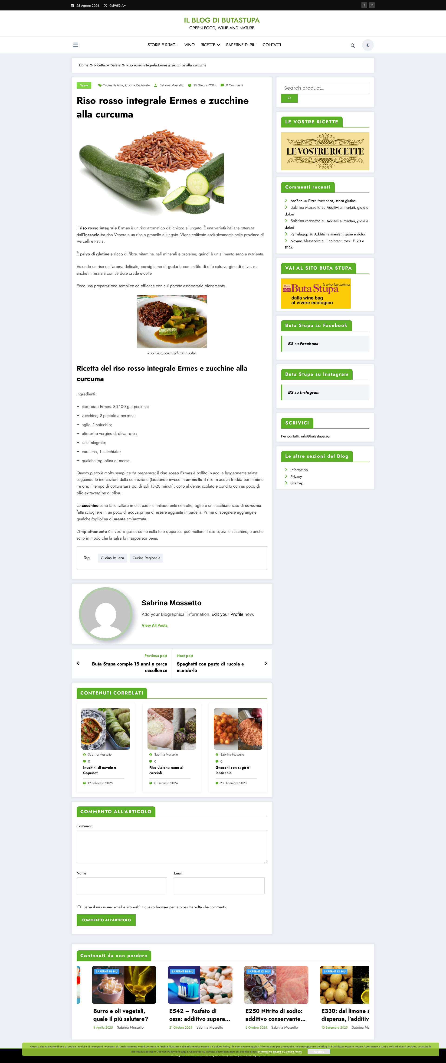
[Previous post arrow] (78, 663)
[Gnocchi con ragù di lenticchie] (238, 728)
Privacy (296, 476)
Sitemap (297, 483)
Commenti (84, 826)
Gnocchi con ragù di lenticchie (233, 770)
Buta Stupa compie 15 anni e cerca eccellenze (129, 667)
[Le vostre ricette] (325, 150)
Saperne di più (94, 971)
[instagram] (372, 5)
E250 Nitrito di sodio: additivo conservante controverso (185, 1015)
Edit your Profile (227, 614)
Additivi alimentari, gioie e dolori (340, 234)
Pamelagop (299, 234)
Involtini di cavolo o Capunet (99, 770)
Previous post (155, 655)
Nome (81, 873)
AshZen (296, 200)
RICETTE (208, 45)
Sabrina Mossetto (172, 85)
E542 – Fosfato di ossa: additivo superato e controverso (111, 1015)
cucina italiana (113, 85)
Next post (185, 655)
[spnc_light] (368, 45)
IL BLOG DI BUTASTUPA (222, 20)
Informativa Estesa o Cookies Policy (280, 1051)
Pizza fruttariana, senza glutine (332, 200)
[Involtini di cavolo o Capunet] (105, 728)
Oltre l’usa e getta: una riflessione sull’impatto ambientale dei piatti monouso (339, 1015)
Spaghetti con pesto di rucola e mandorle (210, 667)
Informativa (299, 470)
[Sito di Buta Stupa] (316, 293)
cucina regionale (137, 85)
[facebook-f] (364, 5)
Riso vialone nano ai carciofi (166, 770)
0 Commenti (234, 85)
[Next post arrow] (265, 663)
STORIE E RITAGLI (163, 45)
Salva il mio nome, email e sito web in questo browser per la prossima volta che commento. (155, 907)
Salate (84, 85)
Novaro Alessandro (306, 241)
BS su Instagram (303, 392)
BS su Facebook (303, 344)
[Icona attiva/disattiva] (75, 45)
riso (83, 228)
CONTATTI (272, 45)
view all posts (155, 625)
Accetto (319, 1051)
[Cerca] (353, 46)
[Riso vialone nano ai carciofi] (172, 728)
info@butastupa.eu (315, 436)
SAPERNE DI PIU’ (241, 45)
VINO (189, 45)
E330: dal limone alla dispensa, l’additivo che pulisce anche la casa (260, 1015)
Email (178, 873)
